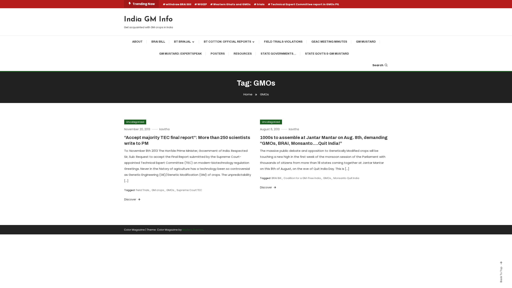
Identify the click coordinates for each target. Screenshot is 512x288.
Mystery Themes (192, 230)
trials (261, 4)
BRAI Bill (158, 41)
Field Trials (142, 190)
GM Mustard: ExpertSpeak (180, 53)
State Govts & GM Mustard (327, 53)
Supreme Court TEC (189, 190)
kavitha (164, 129)
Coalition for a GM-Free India (302, 178)
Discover (130, 199)
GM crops (158, 190)
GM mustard (366, 41)
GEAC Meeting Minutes (329, 41)
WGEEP (202, 4)
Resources (243, 53)
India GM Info (148, 19)
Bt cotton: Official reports (227, 41)
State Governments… (278, 53)
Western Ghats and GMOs (232, 4)
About (137, 41)
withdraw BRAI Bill (178, 4)
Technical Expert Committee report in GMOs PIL (305, 4)
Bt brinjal (182, 41)
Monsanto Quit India (346, 178)
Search (377, 65)
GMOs (170, 190)
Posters (218, 53)
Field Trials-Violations (283, 41)
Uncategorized (135, 122)
